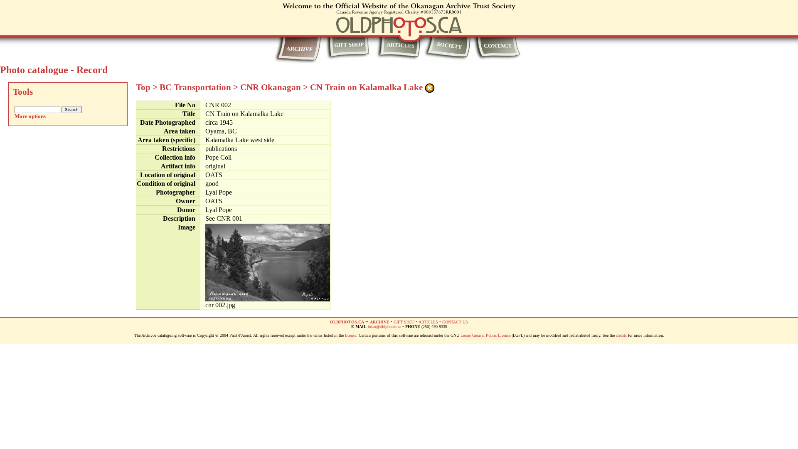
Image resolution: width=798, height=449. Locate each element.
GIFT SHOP (404, 322)
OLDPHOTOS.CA (347, 322)
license (350, 335)
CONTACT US (455, 322)
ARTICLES (428, 322)
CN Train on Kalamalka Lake (366, 87)
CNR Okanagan (270, 87)
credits (621, 335)
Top (143, 87)
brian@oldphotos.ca (384, 326)
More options (30, 116)
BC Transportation (195, 87)
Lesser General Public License (485, 335)
